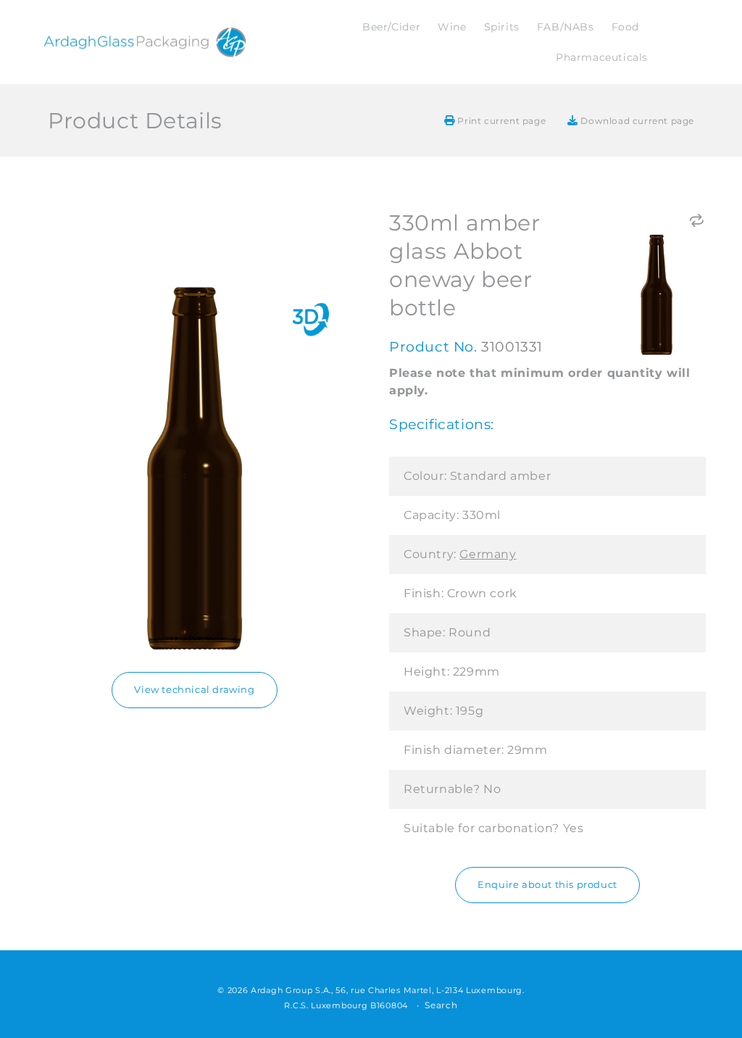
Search (441, 1005)
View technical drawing (194, 689)
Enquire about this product (547, 884)
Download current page (636, 120)
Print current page (500, 120)
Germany (487, 554)
